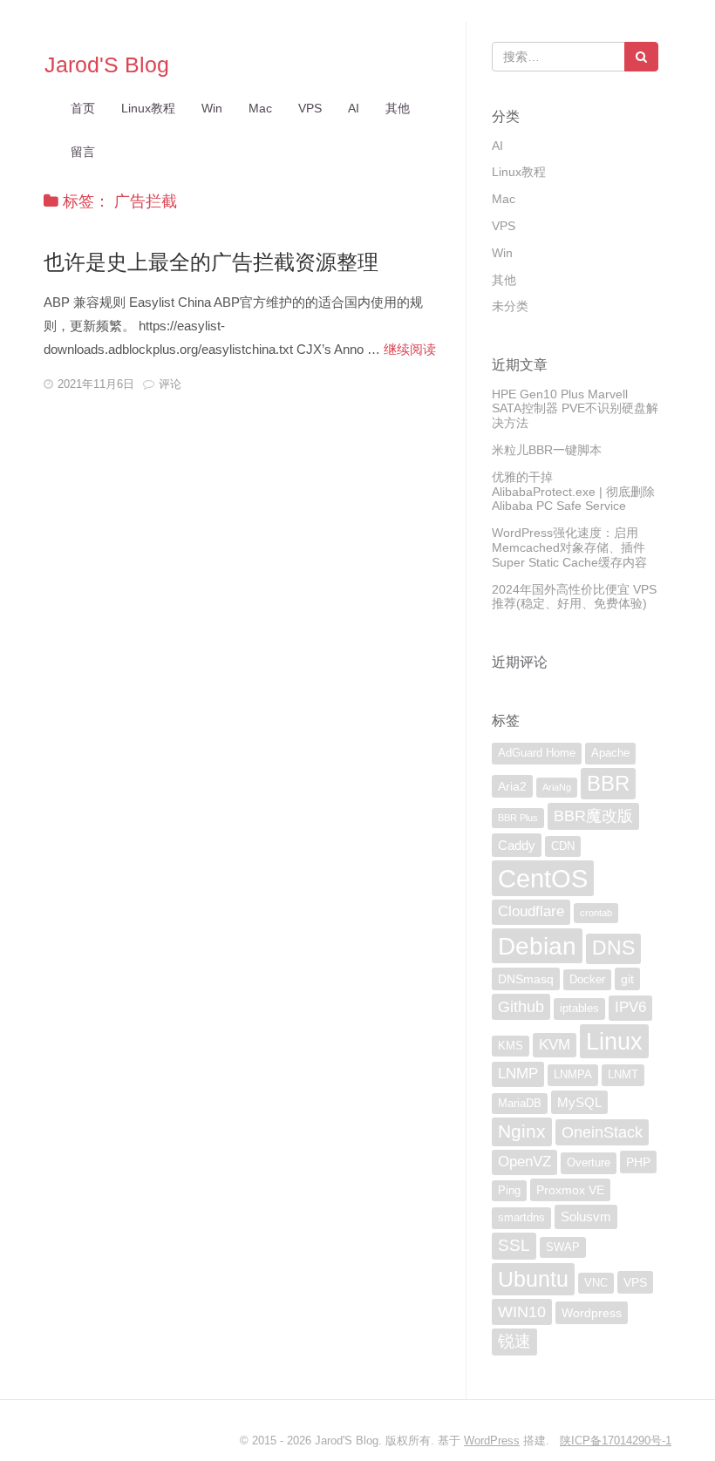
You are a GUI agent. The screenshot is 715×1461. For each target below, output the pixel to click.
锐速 (514, 1341)
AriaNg (556, 787)
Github (521, 1007)
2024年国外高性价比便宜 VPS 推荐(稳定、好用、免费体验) (574, 596)
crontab (596, 912)
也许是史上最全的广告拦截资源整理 (211, 262)
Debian (537, 946)
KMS (510, 1046)
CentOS (543, 878)
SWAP (563, 1247)
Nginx (522, 1131)
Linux (614, 1041)
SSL (514, 1245)
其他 (397, 108)
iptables (579, 1008)
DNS (613, 948)
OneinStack (602, 1132)
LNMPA (573, 1075)
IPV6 (630, 1007)
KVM (554, 1044)
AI (353, 108)
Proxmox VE (570, 1190)
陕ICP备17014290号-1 (615, 1440)
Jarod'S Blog (106, 64)
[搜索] (641, 56)
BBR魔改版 (593, 816)
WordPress (492, 1440)
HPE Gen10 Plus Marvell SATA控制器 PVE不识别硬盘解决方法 (575, 409)
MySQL (579, 1102)
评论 (170, 384)
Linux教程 (148, 108)
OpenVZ (524, 1161)
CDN (563, 846)
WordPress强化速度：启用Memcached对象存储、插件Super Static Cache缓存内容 (569, 547)
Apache (610, 753)
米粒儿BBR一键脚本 (547, 450)
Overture (588, 1163)
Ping (509, 1191)
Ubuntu (533, 1279)
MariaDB (519, 1103)
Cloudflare (531, 911)
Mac (260, 108)
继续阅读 (410, 349)
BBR (608, 783)
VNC (596, 1283)
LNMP (518, 1073)
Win (211, 108)
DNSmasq (526, 979)
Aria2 (512, 786)
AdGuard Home (536, 753)
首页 (83, 108)
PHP (638, 1162)
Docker (587, 980)
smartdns (521, 1218)
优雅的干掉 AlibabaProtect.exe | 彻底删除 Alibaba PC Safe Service (573, 491)
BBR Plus (518, 817)
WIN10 (522, 1312)
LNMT (623, 1075)
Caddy (516, 845)
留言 (83, 152)
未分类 (510, 306)
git (627, 979)
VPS (310, 108)
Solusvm (586, 1216)
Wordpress (592, 1313)
